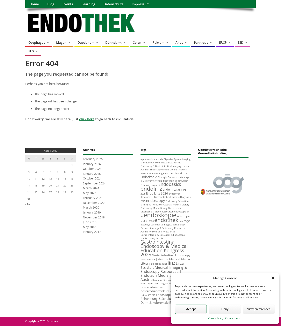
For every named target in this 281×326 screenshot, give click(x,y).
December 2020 (94, 203)
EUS (31, 51)
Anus (179, 42)
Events (68, 4)
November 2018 (94, 217)
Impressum (141, 4)
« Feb (28, 204)
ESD (240, 42)
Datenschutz (232, 318)
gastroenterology (176, 224)
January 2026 (92, 164)
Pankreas (201, 42)
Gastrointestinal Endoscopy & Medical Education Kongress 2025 (164, 248)
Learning (88, 4)
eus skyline (161, 224)
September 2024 (94, 183)
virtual (143, 295)
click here (86, 119)
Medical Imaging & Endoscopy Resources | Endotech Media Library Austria (163, 273)
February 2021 (93, 198)
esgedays (145, 224)
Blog (50, 4)
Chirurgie (162, 177)
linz (171, 263)
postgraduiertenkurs (154, 291)
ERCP (223, 42)
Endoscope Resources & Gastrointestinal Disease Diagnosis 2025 (165, 197)
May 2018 (89, 227)
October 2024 (92, 178)
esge (186, 221)
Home (34, 4)
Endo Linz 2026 (157, 193)
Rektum (158, 42)
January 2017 (92, 232)
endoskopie (160, 215)
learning (162, 263)
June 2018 (89, 222)
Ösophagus (36, 42)
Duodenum (86, 42)
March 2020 (91, 207)
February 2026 (93, 159)
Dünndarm (113, 42)
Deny (225, 309)
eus (152, 224)
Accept (191, 309)
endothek (166, 220)
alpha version (147, 159)
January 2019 (92, 212)
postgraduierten (151, 287)
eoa (181, 221)
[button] (273, 278)
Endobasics (169, 184)
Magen (61, 42)
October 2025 (92, 169)
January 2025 (92, 174)
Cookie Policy (215, 318)
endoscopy (155, 200)
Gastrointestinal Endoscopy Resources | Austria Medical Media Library (165, 259)
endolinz (151, 188)
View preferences (259, 309)
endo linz (169, 189)
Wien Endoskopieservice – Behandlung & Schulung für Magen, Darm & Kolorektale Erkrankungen (165, 299)
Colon (137, 42)
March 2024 (91, 188)
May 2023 (89, 193)
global (154, 263)
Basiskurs (168, 173)
